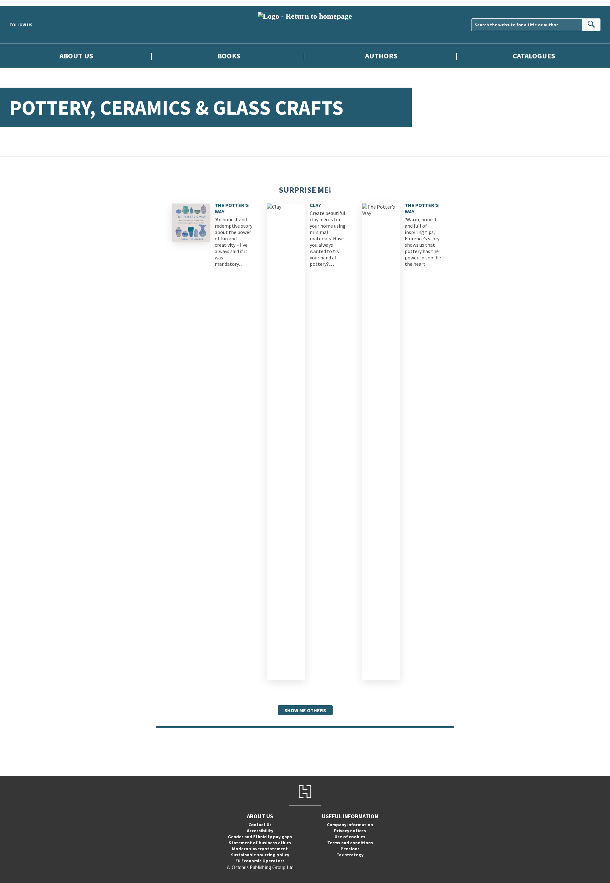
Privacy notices (350, 830)
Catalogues (534, 55)
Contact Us (260, 824)
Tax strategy (349, 855)
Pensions (350, 849)
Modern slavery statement (260, 849)
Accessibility (260, 830)
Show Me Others (305, 710)
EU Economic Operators (260, 861)
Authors (381, 55)
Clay (315, 205)
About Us (76, 55)
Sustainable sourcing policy (260, 855)
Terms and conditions (350, 843)
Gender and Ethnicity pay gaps (260, 837)
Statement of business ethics (260, 843)
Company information (350, 824)
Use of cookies (350, 837)
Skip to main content (20, 2)
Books (228, 55)
